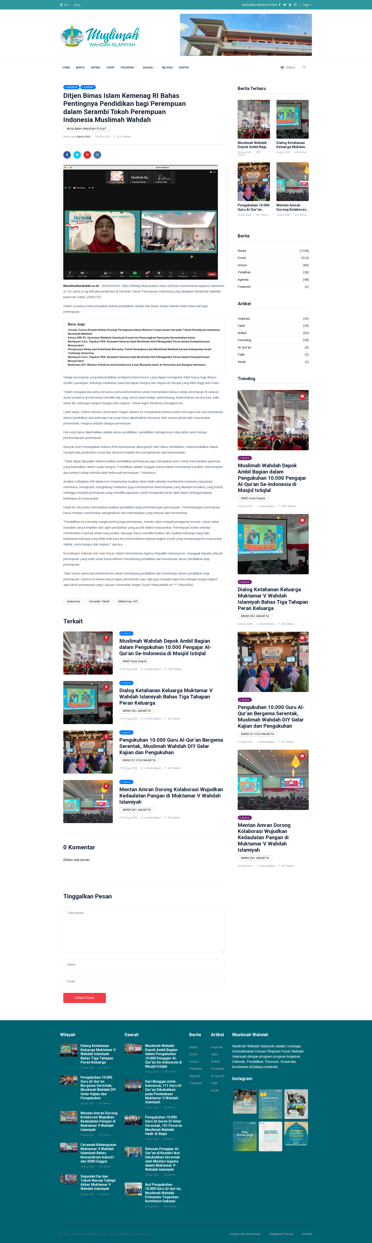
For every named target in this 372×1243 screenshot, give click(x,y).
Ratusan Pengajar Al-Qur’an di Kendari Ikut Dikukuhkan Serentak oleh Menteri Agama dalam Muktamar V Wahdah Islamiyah (162, 1159)
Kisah (242, 362)
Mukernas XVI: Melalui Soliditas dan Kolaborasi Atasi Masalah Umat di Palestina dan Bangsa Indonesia (137, 364)
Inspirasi (244, 318)
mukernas (73, 601)
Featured (244, 286)
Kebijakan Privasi (281, 1234)
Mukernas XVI (128, 601)
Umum (242, 265)
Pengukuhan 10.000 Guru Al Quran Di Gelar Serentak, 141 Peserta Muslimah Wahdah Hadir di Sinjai (163, 1125)
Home (66, 67)
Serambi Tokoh (99, 601)
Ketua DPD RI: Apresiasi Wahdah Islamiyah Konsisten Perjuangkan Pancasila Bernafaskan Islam (131, 337)
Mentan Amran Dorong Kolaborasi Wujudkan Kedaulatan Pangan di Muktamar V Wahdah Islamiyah (171, 795)
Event (111, 67)
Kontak (184, 67)
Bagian (148, 67)
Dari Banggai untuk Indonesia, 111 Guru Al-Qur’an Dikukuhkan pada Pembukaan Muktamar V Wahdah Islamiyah (163, 1091)
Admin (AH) (83, 136)
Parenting (244, 340)
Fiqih (241, 354)
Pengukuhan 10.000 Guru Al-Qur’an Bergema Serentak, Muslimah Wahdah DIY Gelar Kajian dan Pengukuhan (171, 746)
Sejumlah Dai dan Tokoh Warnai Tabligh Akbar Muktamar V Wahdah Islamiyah (98, 1182)
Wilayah (167, 67)
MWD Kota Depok (135, 661)
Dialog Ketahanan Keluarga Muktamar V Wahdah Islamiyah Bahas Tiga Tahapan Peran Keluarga (166, 696)
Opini (241, 325)
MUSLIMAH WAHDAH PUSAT (87, 128)
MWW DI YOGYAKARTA (139, 760)
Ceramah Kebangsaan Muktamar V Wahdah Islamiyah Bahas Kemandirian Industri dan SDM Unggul (98, 1153)
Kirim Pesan (84, 998)
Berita (80, 67)
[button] (65, 4)
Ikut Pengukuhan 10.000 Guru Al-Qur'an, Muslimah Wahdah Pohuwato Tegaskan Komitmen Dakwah (163, 1193)
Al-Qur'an (244, 347)
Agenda (243, 279)
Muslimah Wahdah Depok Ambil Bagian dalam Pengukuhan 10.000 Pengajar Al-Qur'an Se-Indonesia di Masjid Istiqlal (165, 647)
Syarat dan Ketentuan (245, 1234)
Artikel (96, 67)
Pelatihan (244, 272)
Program (127, 67)
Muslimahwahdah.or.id (81, 286)
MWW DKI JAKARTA (137, 710)
